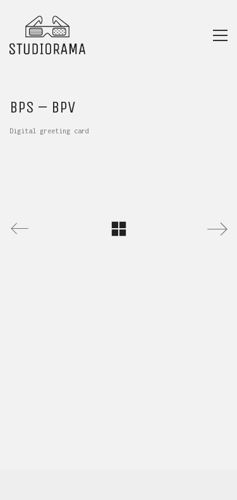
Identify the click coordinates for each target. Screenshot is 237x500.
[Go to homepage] (47, 35)
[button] (220, 35)
